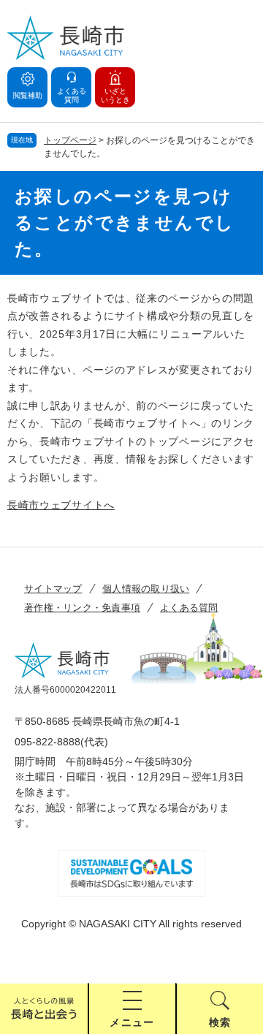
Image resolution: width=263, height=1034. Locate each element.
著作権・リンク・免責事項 (82, 607)
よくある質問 (189, 607)
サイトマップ (53, 588)
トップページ (70, 140)
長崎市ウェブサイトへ (61, 505)
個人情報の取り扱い (145, 588)
